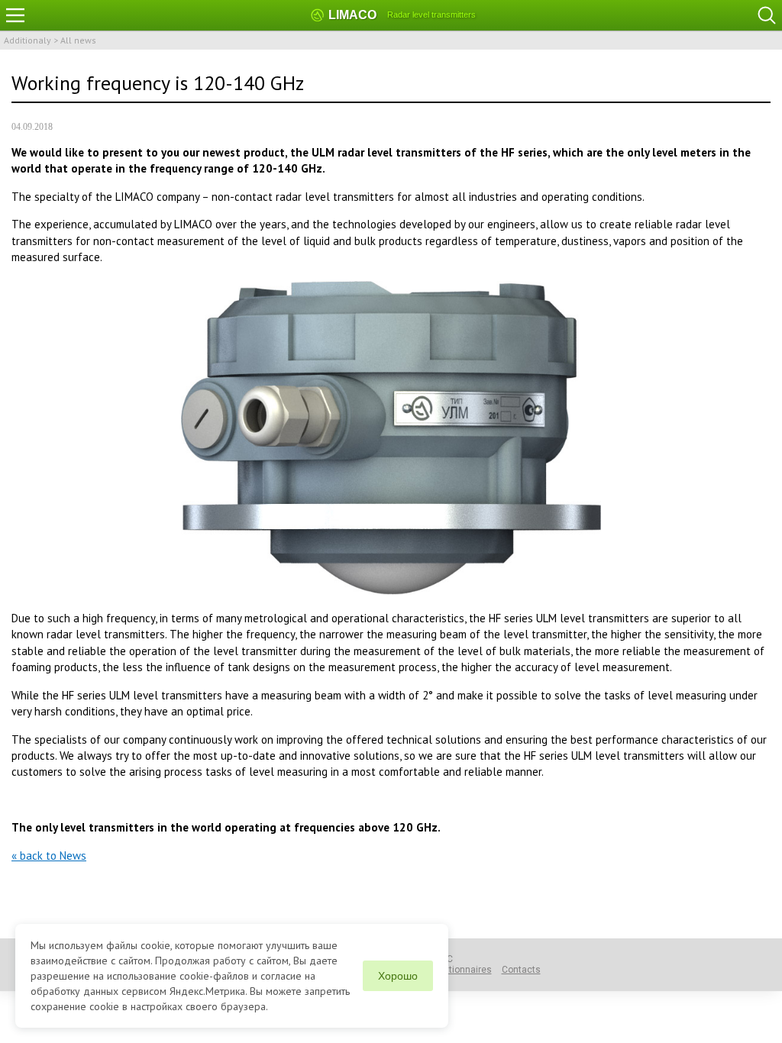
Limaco (352, 14)
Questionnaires (459, 969)
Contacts (521, 969)
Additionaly (27, 40)
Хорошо (398, 976)
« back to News (48, 855)
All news (78, 40)
